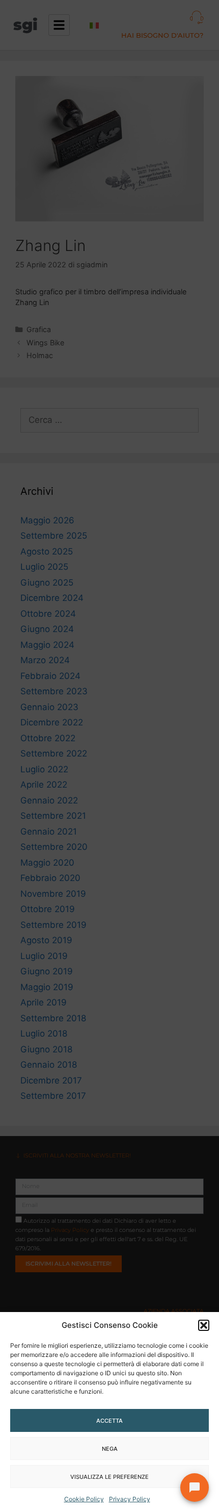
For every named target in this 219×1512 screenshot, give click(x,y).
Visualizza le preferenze (109, 1476)
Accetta (109, 1420)
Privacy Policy (129, 1499)
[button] (204, 1325)
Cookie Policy (84, 1499)
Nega (110, 1448)
